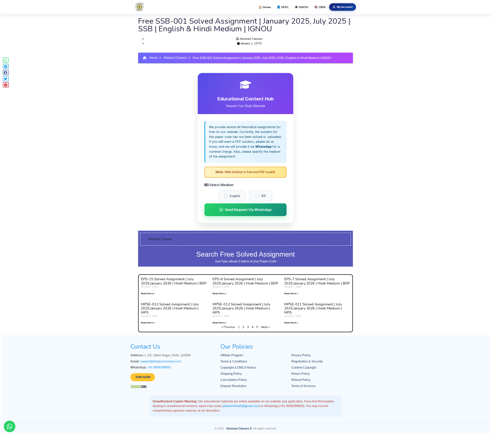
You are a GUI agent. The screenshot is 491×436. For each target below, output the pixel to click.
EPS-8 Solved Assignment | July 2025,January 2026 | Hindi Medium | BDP (245, 281)
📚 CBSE (320, 7)
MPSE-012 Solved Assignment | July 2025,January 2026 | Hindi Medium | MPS (241, 308)
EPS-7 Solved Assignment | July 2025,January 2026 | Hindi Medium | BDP (317, 281)
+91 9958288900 (159, 367)
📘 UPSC (282, 7)
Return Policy (300, 373)
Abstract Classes (175, 57)
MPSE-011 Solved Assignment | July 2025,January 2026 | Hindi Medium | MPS (313, 308)
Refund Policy (301, 379)
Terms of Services (303, 386)
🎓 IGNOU (301, 7)
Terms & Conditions (233, 361)
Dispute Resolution (233, 386)
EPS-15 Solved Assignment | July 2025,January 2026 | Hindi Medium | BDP (174, 281)
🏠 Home (265, 7)
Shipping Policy (231, 373)
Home (153, 57)
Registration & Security (307, 361)
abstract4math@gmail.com (241, 406)
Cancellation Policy (233, 379)
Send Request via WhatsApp (248, 210)
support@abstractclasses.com (160, 361)
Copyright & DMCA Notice (238, 367)
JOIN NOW (142, 377)
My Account (345, 7)
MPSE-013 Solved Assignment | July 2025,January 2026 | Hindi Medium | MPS (170, 308)
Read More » (148, 293)
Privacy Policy (301, 355)
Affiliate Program (231, 355)
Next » (265, 327)
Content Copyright (303, 367)
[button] (6, 60)
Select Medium (221, 185)
